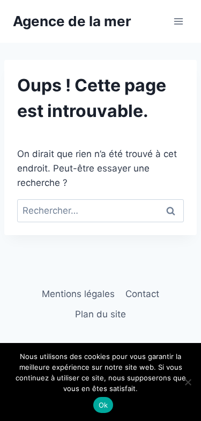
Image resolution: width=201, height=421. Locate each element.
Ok (103, 405)
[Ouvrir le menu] (178, 21)
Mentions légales (78, 294)
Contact (142, 294)
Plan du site (100, 314)
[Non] (187, 382)
